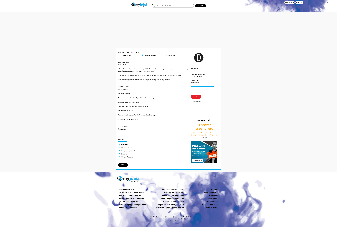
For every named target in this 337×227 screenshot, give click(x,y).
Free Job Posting (211, 192)
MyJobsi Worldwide (210, 205)
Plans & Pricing (212, 208)
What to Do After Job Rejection (131, 198)
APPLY (195, 96)
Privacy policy (173, 221)
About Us (215, 189)
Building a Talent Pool (127, 208)
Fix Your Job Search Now (129, 202)
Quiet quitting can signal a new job (169, 208)
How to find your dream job (129, 195)
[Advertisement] (168, 24)
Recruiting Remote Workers (172, 198)
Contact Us (214, 195)
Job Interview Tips (126, 189)
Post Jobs (299, 2)
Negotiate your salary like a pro (171, 205)
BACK (123, 165)
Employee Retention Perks (173, 189)
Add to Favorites (197, 101)
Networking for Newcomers (172, 195)
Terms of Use (213, 198)
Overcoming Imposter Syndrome (132, 205)
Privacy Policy (213, 202)
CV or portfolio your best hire (172, 202)
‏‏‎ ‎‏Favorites (289, 2)
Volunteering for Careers (174, 192)
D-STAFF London (197, 69)
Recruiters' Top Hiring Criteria (131, 192)
